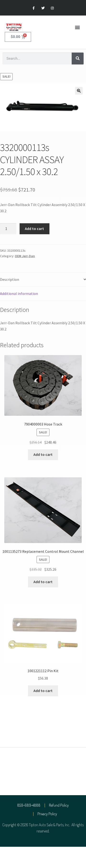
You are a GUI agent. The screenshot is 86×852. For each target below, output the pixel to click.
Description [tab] (9, 279)
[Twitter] (43, 8)
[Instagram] (52, 8)
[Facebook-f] (33, 8)
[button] (77, 27)
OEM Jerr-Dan (25, 256)
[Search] (78, 58)
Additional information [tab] (19, 293)
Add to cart (34, 228)
